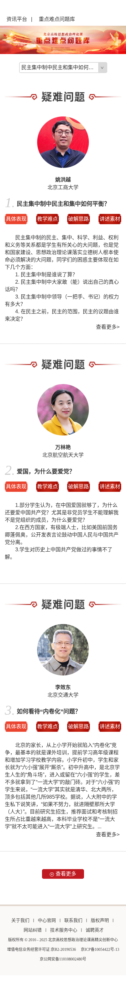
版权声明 (100, 920)
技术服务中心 (63, 930)
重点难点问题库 (57, 19)
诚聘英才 (95, 930)
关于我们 (20, 920)
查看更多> (108, 327)
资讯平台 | (19, 19)
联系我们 (73, 920)
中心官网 (47, 920)
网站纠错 (33, 930)
